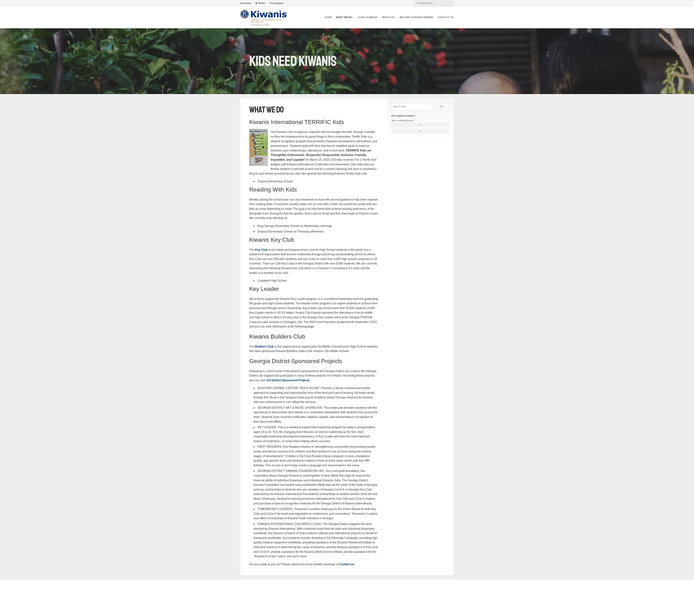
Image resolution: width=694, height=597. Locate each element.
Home (328, 17)
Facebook (245, 3)
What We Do (344, 17)
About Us (388, 17)
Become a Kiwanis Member (416, 17)
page (310, 326)
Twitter (261, 3)
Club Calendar (367, 17)
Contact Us (446, 17)
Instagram (277, 3)
